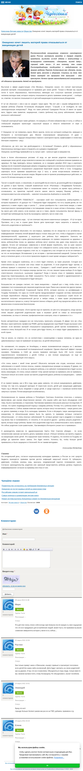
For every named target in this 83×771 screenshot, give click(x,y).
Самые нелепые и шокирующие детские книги (20, 495)
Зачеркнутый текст (12, 549)
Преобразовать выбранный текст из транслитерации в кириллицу (36, 549)
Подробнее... (59, 758)
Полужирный (4, 549)
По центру (18, 549)
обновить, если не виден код (13, 586)
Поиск (79, 2)
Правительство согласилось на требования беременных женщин (28, 486)
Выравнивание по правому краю (21, 549)
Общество (23, 502)
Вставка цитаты (33, 549)
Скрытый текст (30, 549)
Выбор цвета (27, 549)
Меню (8, 2)
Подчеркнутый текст (9, 549)
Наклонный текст (6, 549)
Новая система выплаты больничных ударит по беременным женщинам (31, 499)
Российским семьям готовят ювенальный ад (19, 492)
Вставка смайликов (24, 549)
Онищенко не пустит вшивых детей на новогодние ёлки (24, 489)
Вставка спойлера (38, 549)
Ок (47, 765)
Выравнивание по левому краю (15, 549)
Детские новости (14, 502)
